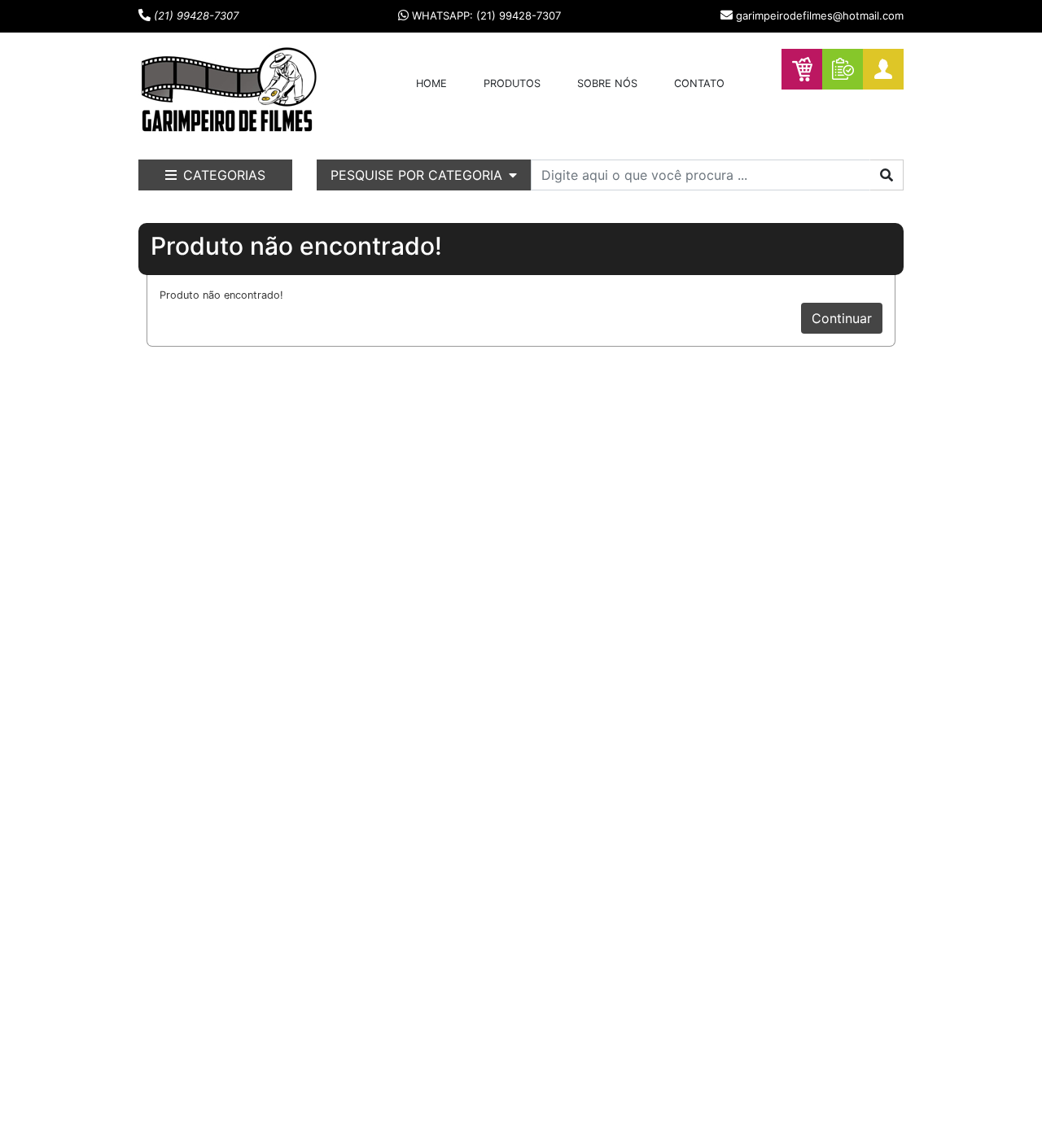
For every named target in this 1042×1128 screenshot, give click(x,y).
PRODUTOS (512, 83)
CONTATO (699, 83)
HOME (431, 83)
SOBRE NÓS (607, 83)
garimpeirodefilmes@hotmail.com (820, 15)
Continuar (842, 318)
